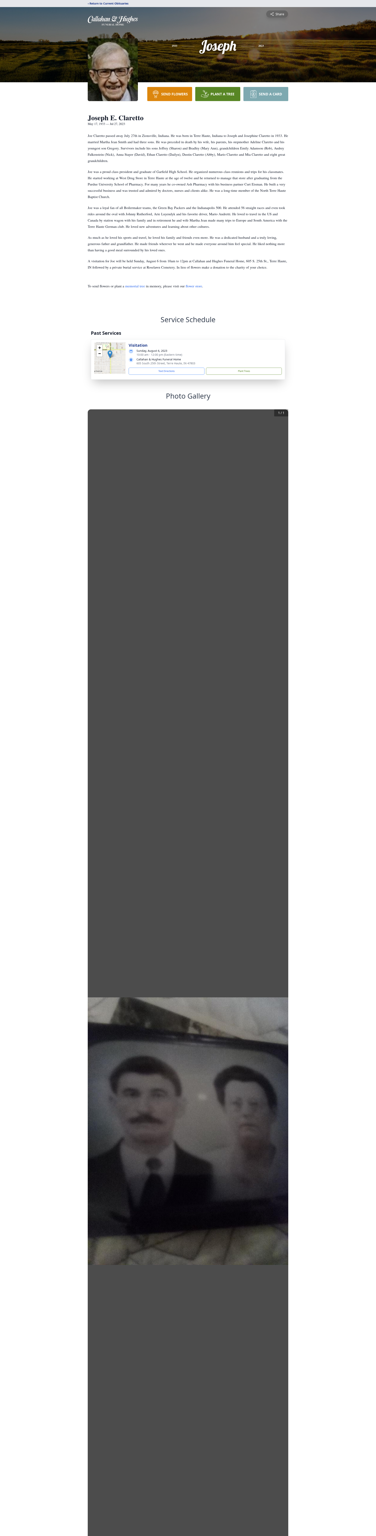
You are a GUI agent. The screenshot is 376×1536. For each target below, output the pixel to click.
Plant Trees (244, 371)
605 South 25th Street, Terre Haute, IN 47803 (165, 363)
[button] (110, 354)
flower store (194, 286)
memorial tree (135, 286)
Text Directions (166, 371)
